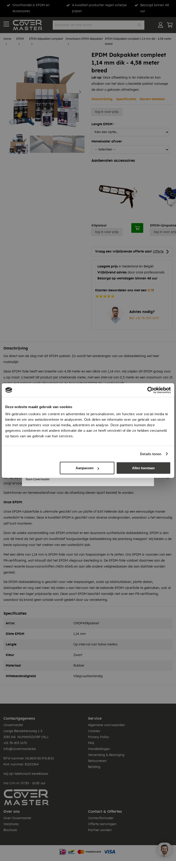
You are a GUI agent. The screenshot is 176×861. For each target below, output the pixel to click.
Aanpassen (85, 468)
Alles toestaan (143, 468)
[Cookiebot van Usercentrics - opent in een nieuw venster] (151, 389)
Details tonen (150, 454)
